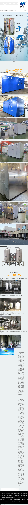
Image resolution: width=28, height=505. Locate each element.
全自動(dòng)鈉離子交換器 (7, 40)
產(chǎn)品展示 (7, 31)
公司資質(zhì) (7, 23)
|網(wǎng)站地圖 (16, 497)
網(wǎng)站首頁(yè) (7, 15)
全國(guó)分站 (23, 497)
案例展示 (18, 31)
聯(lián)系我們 (6, 47)
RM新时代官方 (3, 504)
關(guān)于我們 (19, 15)
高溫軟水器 (4, 38)
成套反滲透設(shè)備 (6, 41)
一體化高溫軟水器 (5, 36)
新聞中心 (18, 23)
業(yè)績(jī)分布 (19, 39)
